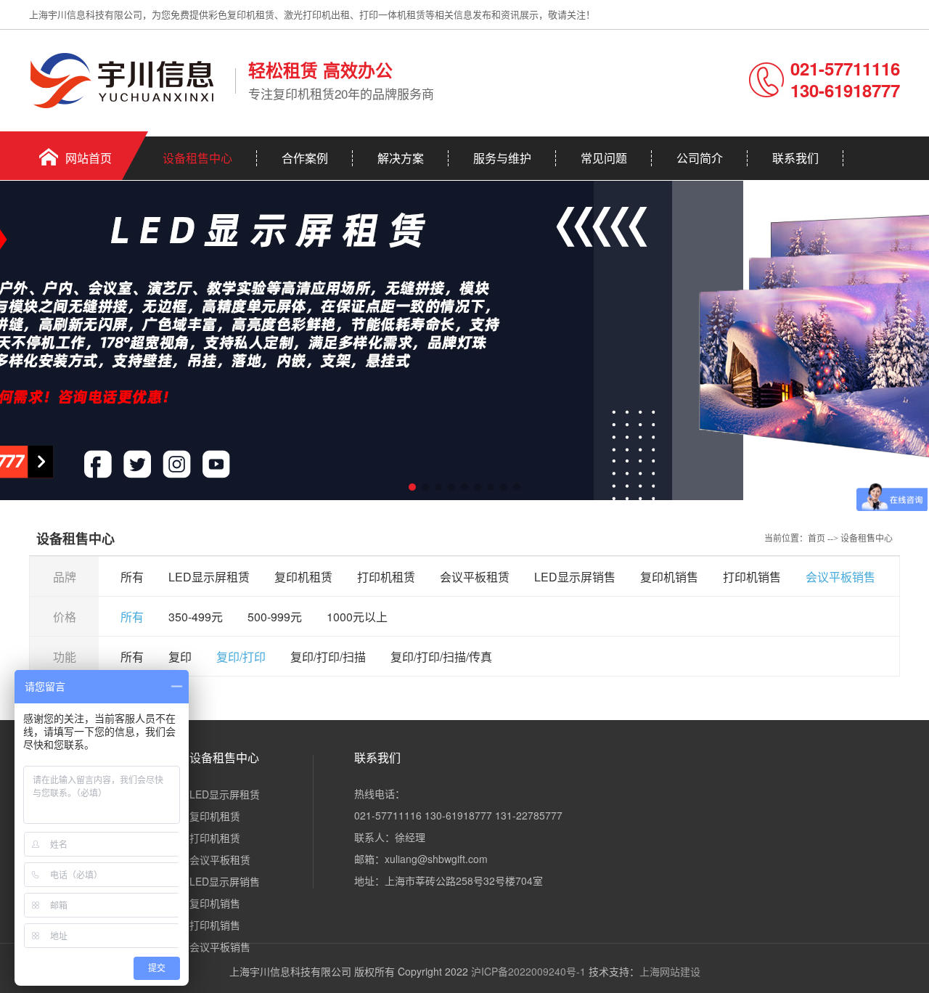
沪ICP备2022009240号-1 (528, 971)
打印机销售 (752, 576)
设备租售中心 (197, 158)
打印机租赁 (386, 576)
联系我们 (795, 158)
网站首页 (88, 158)
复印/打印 (241, 656)
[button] (412, 487)
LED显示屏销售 (574, 576)
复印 (180, 656)
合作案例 (305, 158)
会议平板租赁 (474, 576)
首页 (816, 539)
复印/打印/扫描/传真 (441, 656)
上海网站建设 (669, 971)
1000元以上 (357, 616)
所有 (132, 576)
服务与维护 (502, 158)
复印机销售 (669, 576)
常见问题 (604, 158)
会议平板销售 (840, 576)
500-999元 (274, 616)
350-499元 (195, 616)
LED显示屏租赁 (209, 576)
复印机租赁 (303, 576)
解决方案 (400, 158)
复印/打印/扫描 (328, 656)
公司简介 (699, 158)
